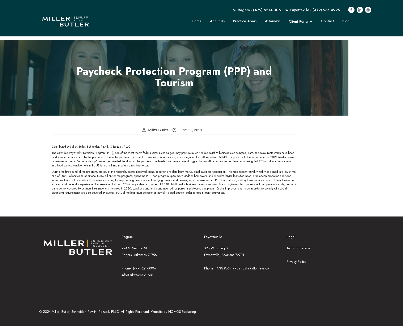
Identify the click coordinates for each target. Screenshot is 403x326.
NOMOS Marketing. (182, 311)
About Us (217, 20)
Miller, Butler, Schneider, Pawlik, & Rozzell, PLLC (100, 146)
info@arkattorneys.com (137, 275)
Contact (327, 20)
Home (197, 20)
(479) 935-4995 (227, 268)
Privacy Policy (296, 261)
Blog (345, 20)
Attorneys (272, 20)
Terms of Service (298, 248)
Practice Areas (244, 20)
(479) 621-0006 (144, 268)
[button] (301, 21)
